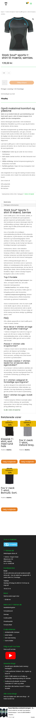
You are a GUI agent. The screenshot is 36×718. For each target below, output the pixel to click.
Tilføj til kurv (22, 82)
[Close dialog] (30, 679)
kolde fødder (8, 635)
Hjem (2, 12)
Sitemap (6, 614)
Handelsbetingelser (9, 607)
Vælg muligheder (9, 462)
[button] (33, 19)
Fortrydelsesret (8, 611)
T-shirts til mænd (10, 12)
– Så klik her (7, 599)
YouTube (13, 649)
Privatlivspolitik (8, 621)
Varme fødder (9, 640)
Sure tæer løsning (10, 638)
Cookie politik (8, 618)
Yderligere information (11, 205)
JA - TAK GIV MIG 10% (18, 706)
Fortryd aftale (8, 625)
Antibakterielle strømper (12, 632)
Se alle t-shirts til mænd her (12, 410)
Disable (33, 717)
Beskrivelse (7, 202)
